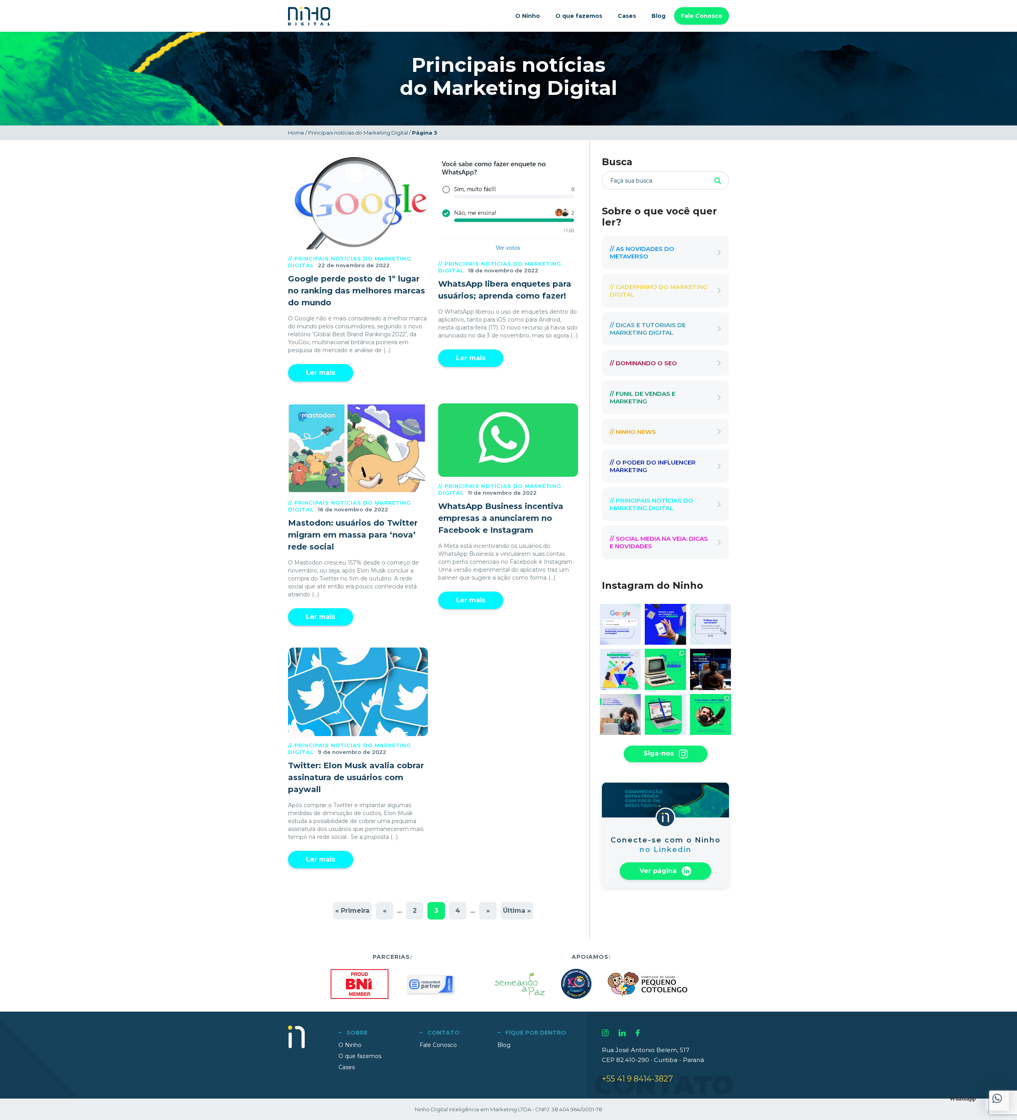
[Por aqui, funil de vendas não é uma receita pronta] (620, 669)
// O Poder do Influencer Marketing (653, 466)
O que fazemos (578, 15)
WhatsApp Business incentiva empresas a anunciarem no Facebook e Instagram (500, 518)
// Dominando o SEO (643, 363)
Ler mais (320, 372)
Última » (517, 910)
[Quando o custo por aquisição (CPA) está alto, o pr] (665, 624)
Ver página (659, 870)
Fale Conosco (701, 15)
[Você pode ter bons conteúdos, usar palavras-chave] (710, 669)
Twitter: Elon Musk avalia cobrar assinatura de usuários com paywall (356, 777)
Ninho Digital (309, 16)
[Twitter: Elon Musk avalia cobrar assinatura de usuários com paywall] (358, 692)
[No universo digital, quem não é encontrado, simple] (620, 624)
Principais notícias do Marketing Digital (358, 132)
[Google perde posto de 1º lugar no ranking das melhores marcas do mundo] (358, 202)
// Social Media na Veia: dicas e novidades (659, 542)
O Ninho (527, 15)
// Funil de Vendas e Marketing (642, 397)
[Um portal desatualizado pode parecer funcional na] (665, 669)
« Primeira (352, 910)
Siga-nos (660, 753)
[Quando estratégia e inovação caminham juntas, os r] (710, 714)
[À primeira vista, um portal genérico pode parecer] (665, 714)
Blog (658, 15)
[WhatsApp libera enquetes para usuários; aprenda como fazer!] (508, 205)
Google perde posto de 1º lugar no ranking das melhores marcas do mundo (356, 290)
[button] (997, 1098)
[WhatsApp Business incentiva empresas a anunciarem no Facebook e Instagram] (508, 440)
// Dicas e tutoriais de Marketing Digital (648, 328)
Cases (627, 15)
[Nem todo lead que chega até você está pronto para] (620, 714)
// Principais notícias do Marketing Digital (651, 504)
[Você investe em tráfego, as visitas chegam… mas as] (710, 624)
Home (296, 132)
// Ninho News (633, 432)
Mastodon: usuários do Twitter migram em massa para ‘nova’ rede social (353, 534)
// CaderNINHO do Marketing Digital (659, 290)
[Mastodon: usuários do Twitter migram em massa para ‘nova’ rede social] (358, 448)
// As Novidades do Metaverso (642, 252)
